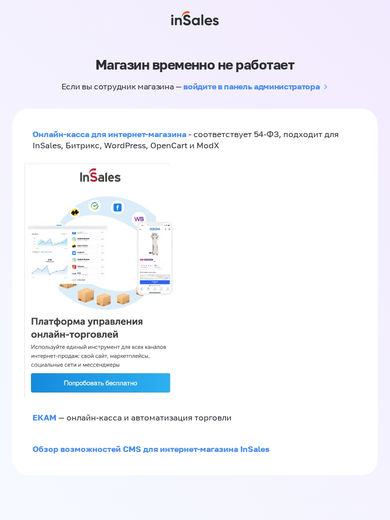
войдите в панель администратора (251, 86)
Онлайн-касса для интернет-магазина (109, 134)
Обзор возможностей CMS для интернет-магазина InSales (151, 449)
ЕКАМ (44, 417)
